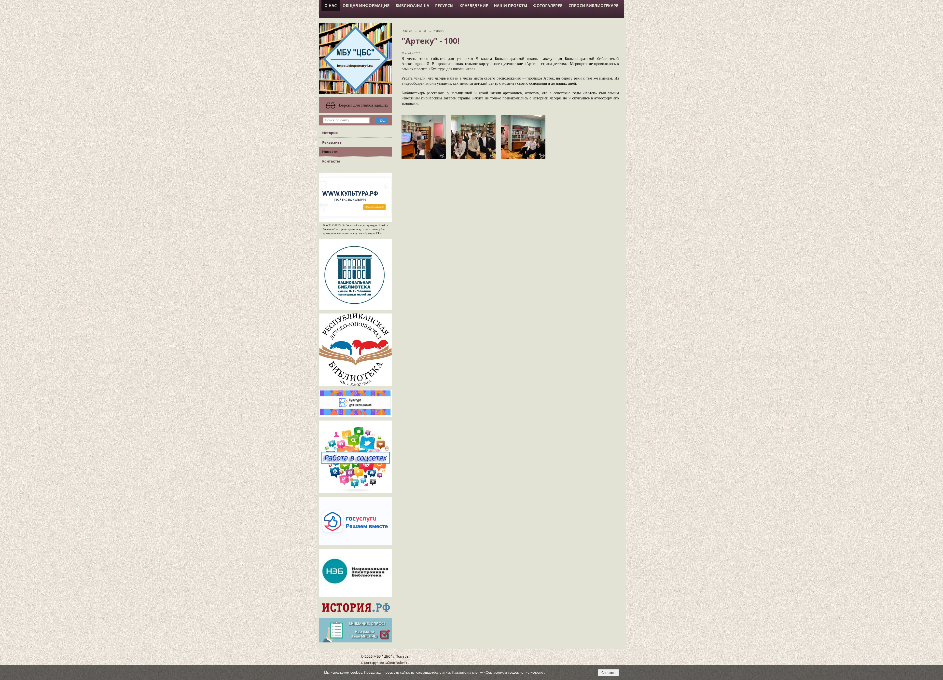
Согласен (608, 673)
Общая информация (366, 5)
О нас (330, 5)
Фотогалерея (548, 5)
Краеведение (473, 5)
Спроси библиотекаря (594, 5)
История (330, 132)
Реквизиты (332, 142)
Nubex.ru (402, 663)
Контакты (331, 161)
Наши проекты (510, 5)
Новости (330, 151)
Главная (407, 30)
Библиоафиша (412, 5)
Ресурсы (444, 5)
